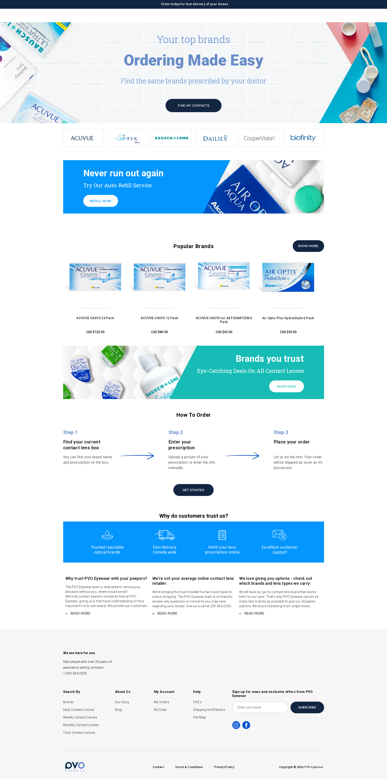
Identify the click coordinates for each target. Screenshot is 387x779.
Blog (118, 709)
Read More (80, 613)
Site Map (199, 717)
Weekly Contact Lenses (80, 717)
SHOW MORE (308, 245)
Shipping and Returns (209, 709)
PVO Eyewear (313, 767)
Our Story (122, 702)
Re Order (160, 709)
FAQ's (197, 702)
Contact (158, 767)
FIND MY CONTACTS (193, 105)
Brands (68, 702)
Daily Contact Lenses (78, 709)
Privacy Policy (224, 767)
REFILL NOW (100, 201)
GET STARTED (193, 489)
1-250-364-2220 (75, 673)
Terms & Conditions (189, 767)
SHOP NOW (286, 386)
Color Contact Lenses (79, 732)
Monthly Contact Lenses (81, 725)
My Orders (162, 702)
